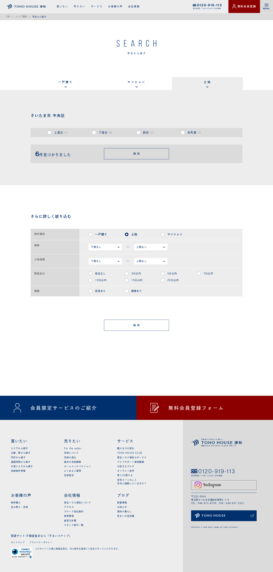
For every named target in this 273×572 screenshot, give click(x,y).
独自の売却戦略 (72, 462)
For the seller (73, 448)
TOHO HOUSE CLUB (129, 453)
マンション (136, 82)
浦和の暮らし (124, 511)
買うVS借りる (125, 475)
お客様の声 (115, 6)
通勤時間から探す (21, 462)
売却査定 (69, 475)
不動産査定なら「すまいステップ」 (49, 535)
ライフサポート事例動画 (130, 462)
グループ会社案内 (74, 511)
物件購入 (16, 502)
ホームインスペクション (77, 466)
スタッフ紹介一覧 (74, 525)
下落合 (106, 132)
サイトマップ (18, 542)
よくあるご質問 (72, 471)
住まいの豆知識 (125, 516)
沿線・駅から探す (21, 453)
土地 (207, 82)
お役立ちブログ (125, 466)
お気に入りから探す (22, 466)
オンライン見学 (125, 471)
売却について (71, 453)
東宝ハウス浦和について (77, 502)
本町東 (194, 132)
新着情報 (122, 502)
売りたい (79, 6)
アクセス (69, 507)
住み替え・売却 (19, 507)
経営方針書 (70, 520)
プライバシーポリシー (40, 542)
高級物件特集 (18, 471)
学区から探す (18, 457)
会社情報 (134, 6)
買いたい (62, 6)
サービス (97, 6)
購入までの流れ (125, 448)
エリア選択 (21, 16)
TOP (8, 16)
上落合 (61, 132)
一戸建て (65, 82)
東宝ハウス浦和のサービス (132, 457)
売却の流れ (70, 457)
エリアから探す (19, 448)
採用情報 (69, 516)
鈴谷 (149, 132)
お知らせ (122, 507)
